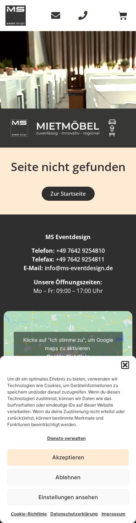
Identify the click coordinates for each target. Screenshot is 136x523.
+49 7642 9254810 (80, 251)
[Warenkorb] (123, 16)
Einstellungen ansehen (68, 497)
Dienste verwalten (66, 438)
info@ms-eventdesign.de (79, 268)
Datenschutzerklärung (74, 513)
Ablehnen (68, 477)
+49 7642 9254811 (80, 259)
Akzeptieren (68, 457)
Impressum (113, 513)
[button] (125, 365)
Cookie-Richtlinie (29, 513)
